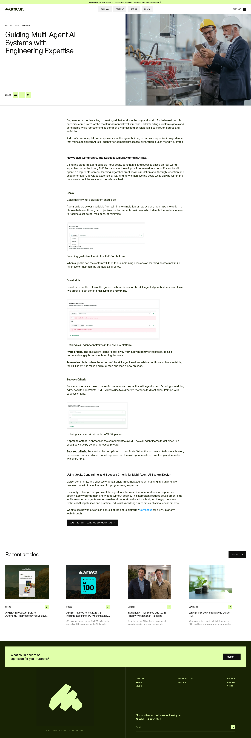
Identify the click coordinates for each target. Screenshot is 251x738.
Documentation (185, 679)
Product (140, 682)
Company (140, 679)
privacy (231, 679)
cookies (231, 682)
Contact (182, 682)
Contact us (145, 509)
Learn (139, 686)
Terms (230, 686)
